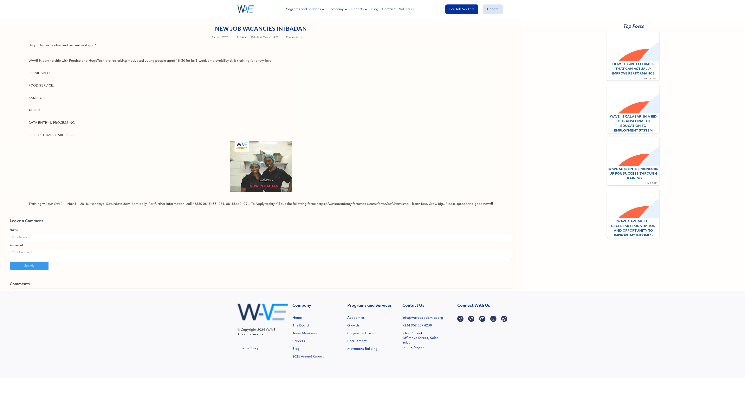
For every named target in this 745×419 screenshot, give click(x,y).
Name (14, 230)
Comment (16, 245)
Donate (493, 9)
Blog (374, 9)
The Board (300, 325)
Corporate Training (362, 333)
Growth (353, 325)
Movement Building (362, 349)
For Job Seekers (461, 9)
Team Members (304, 333)
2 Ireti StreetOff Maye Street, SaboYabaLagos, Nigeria (420, 340)
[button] (306, 9)
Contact (388, 9)
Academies (356, 317)
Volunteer (406, 9)
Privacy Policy (248, 348)
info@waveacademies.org (422, 317)
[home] (245, 9)
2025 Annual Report (308, 356)
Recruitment (357, 341)
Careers (298, 341)
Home (297, 317)
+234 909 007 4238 (417, 325)
